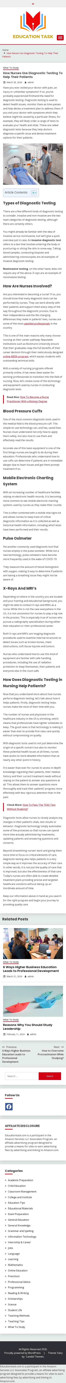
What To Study (11, 67)
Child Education (17, 1186)
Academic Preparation (20, 1180)
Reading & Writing (18, 1293)
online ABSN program (15, 356)
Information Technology (22, 1236)
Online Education (17, 1270)
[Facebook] (9, 1106)
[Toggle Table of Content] (32, 192)
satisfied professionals (37, 323)
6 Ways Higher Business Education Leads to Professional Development (31, 969)
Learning (13, 1259)
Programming (16, 1287)
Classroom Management (22, 1191)
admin (31, 82)
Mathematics (15, 1265)
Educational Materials (20, 1208)
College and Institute (20, 1197)
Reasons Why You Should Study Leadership (27, 1027)
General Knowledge (19, 1225)
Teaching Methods (19, 1315)
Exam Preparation (18, 1214)
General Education (18, 1219)
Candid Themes (35, 1356)
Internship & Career (19, 1242)
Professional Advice (19, 1282)
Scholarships (15, 1298)
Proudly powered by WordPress (22, 1353)
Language (14, 1253)
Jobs (10, 1248)
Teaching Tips (16, 1321)
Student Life (15, 1310)
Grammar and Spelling (21, 1231)
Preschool (13, 1276)
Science (12, 1304)
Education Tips (16, 1202)
